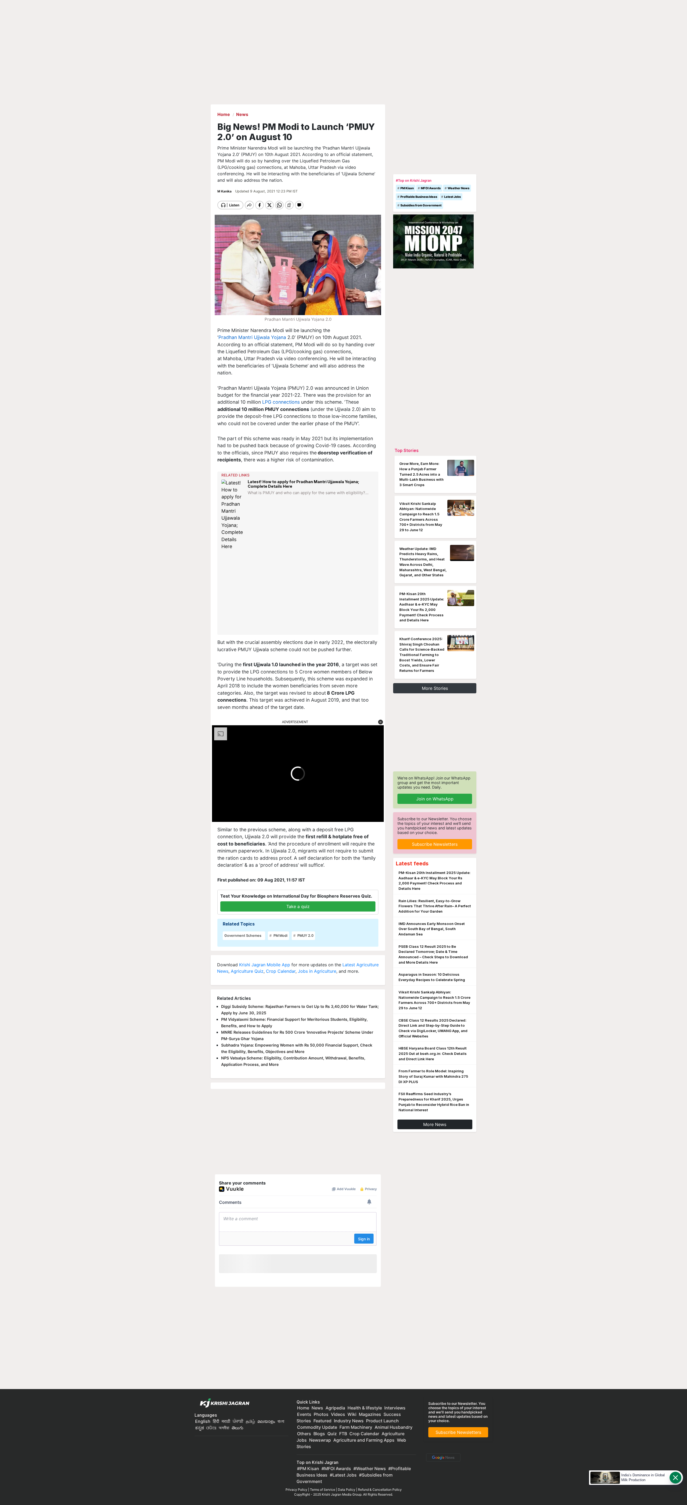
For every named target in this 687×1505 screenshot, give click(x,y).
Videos (338, 1414)
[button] (380, 722)
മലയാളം (266, 1421)
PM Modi (280, 936)
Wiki (352, 1414)
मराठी (226, 1421)
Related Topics (239, 924)
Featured (322, 1420)
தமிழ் (250, 1421)
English (202, 1421)
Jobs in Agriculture (317, 971)
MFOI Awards (431, 188)
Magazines (370, 1414)
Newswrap (320, 1440)
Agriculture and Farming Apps (363, 1440)
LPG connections (281, 402)
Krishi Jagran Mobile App (264, 964)
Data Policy (346, 1490)
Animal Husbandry (393, 1427)
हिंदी (216, 1421)
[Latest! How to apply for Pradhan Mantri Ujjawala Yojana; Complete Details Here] (233, 514)
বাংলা (280, 1421)
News (317, 1408)
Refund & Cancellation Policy (380, 1490)
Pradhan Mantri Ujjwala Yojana (252, 337)
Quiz (332, 1433)
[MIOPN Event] (433, 241)
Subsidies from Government (420, 205)
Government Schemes (242, 936)
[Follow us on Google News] (442, 1457)
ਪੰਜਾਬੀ (238, 1421)
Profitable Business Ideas (418, 197)
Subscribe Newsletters (435, 844)
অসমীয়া (224, 1427)
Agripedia (335, 1408)
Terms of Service (322, 1490)
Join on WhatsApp (435, 798)
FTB (343, 1433)
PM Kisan (407, 188)
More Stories (435, 688)
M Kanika (224, 191)
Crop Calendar (280, 971)
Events (304, 1414)
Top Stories (406, 450)
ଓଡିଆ (211, 1427)
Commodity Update (317, 1427)
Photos (321, 1414)
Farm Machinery (355, 1427)
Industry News (349, 1420)
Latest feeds (412, 863)
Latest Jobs (452, 197)
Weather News (458, 188)
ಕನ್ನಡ (200, 1427)
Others (304, 1433)
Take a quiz (298, 906)
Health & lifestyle (365, 1408)
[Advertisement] (298, 592)
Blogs (319, 1433)
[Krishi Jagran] (223, 1403)
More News (434, 1124)
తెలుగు (237, 1427)
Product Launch (382, 1420)
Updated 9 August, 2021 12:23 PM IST (266, 191)
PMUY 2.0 (305, 936)
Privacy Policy (296, 1490)
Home (303, 1408)
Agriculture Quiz (247, 971)
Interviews (394, 1408)
